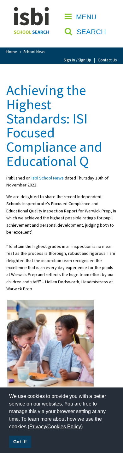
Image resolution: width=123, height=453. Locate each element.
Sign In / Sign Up (77, 59)
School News (34, 51)
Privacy (37, 426)
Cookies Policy (64, 426)
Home (11, 51)
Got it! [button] (20, 441)
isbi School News (48, 178)
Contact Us (107, 59)
